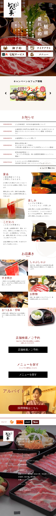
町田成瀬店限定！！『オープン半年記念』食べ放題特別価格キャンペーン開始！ (34, 154)
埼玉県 (44, 474)
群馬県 (33, 477)
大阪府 (30, 479)
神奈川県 (37, 474)
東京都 (30, 474)
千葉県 (50, 474)
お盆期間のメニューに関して (25, 138)
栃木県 (26, 477)
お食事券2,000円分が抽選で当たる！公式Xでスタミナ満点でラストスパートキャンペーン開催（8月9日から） (34, 131)
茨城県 (20, 477)
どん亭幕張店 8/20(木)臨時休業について (30, 124)
